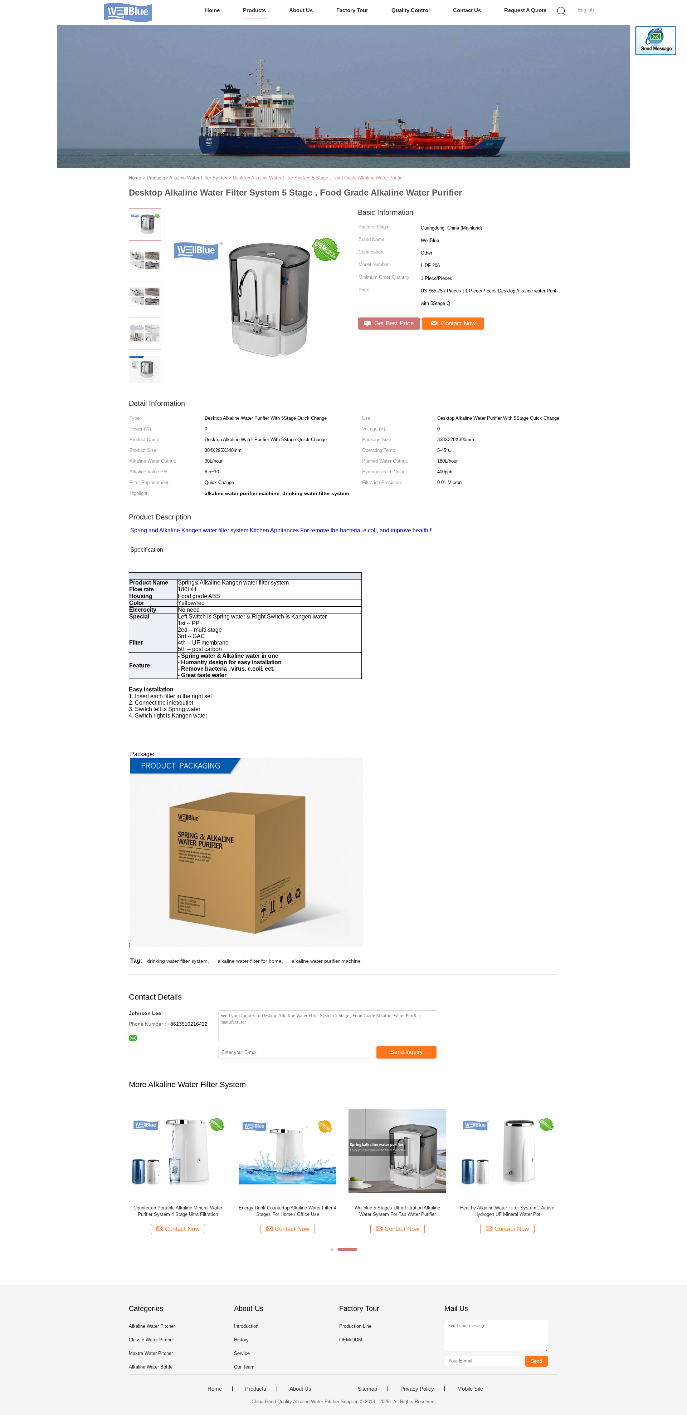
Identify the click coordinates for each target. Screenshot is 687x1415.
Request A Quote (525, 10)
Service (242, 1353)
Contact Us (467, 10)
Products (254, 10)
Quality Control (410, 10)
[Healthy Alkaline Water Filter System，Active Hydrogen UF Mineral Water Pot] (507, 1150)
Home (212, 10)
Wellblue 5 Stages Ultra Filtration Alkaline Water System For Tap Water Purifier (397, 1211)
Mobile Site (470, 1388)
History (241, 1339)
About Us (301, 10)
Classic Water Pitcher (151, 1339)
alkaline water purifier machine (326, 961)
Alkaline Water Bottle (150, 1367)
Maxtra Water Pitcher (151, 1353)
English (586, 10)
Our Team (244, 1367)
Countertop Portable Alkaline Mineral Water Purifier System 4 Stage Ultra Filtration (177, 1211)
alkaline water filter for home (250, 961)
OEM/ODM (350, 1339)
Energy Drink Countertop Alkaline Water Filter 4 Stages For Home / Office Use (287, 1211)
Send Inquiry (406, 1052)
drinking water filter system (177, 961)
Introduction (246, 1326)
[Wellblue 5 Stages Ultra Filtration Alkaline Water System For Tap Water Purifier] (397, 1150)
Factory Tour (352, 10)
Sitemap (367, 1388)
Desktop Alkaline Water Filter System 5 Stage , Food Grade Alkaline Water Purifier (318, 178)
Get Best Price (393, 323)
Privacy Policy (417, 1388)
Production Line (355, 1326)
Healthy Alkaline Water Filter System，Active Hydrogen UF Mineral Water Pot (507, 1211)
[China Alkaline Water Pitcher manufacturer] (128, 12)
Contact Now (457, 323)
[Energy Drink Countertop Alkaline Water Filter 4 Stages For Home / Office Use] (287, 1150)
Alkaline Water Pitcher (152, 1326)
